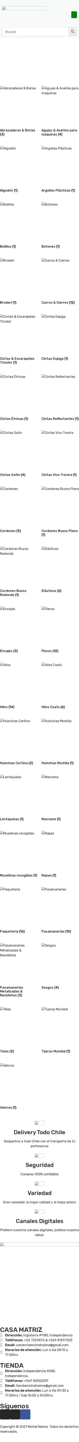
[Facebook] (25, 1414)
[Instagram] (5, 1414)
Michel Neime (38, 1427)
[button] (74, 14)
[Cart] (65, 14)
